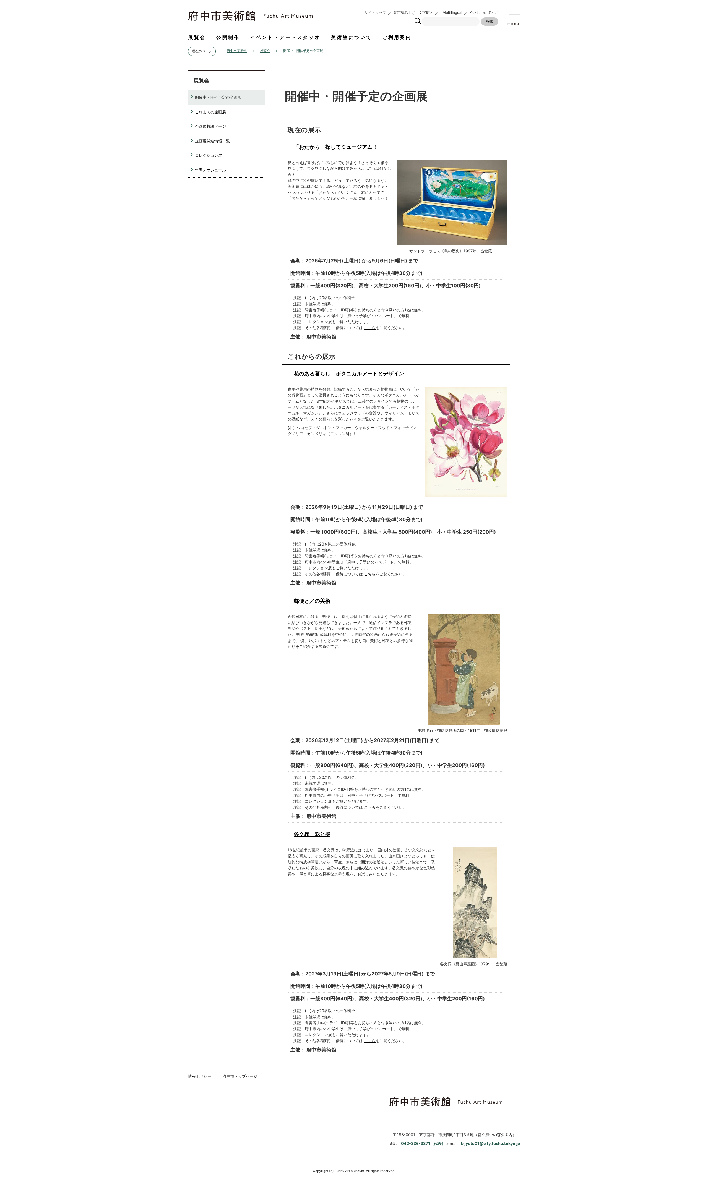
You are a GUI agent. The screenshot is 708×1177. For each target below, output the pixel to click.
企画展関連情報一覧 (212, 141)
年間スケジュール (210, 170)
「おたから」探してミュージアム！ (336, 146)
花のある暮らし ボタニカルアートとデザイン (349, 373)
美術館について (351, 37)
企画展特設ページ (210, 126)
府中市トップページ (240, 1076)
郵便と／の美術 (312, 600)
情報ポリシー (199, 1076)
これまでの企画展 (210, 111)
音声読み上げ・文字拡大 (413, 12)
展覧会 (197, 37)
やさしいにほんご (484, 12)
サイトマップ (375, 12)
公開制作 (228, 37)
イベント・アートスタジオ (285, 37)
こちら (370, 327)
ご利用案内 (397, 37)
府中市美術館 (237, 51)
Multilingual (452, 12)
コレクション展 (208, 155)
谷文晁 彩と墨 (312, 834)
